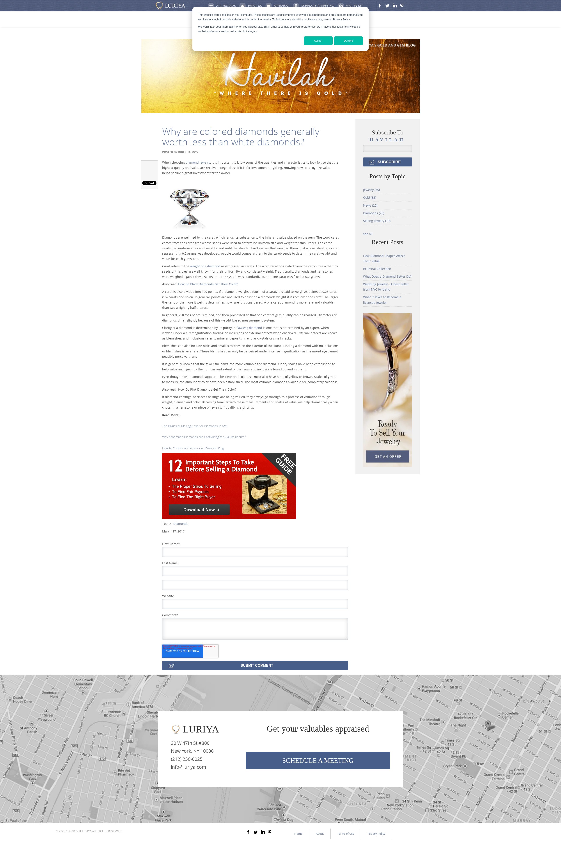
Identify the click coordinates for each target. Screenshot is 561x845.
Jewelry (371, 190)
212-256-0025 (226, 6)
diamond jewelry (198, 162)
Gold (369, 197)
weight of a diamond (205, 266)
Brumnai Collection (377, 269)
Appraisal (281, 6)
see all (368, 234)
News (370, 205)
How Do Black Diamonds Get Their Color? (208, 284)
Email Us (255, 6)
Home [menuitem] (298, 834)
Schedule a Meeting (317, 6)
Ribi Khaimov (188, 152)
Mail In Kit (354, 6)
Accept (318, 40)
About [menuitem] (320, 834)
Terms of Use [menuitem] (345, 834)
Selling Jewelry (377, 221)
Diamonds (180, 524)
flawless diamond (249, 328)
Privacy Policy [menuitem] (376, 834)
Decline (348, 40)
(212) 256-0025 (186, 759)
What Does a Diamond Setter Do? (387, 276)
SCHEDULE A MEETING (318, 760)
